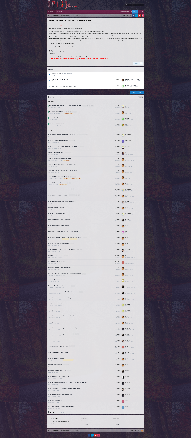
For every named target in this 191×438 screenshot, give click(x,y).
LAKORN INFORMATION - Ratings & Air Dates (64, 86)
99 (92, 105)
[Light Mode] (142, 12)
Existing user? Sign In (125, 11)
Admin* (50, 125)
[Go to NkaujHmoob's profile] (123, 280)
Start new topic (137, 92)
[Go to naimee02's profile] (123, 202)
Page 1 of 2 (62, 97)
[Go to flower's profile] (123, 262)
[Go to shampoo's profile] (123, 329)
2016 (91, 80)
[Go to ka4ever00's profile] (123, 304)
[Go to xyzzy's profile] (123, 401)
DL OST (117, 424)
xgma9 (50, 408)
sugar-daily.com (56, 73)
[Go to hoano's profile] (123, 86)
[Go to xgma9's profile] (123, 407)
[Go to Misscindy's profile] (123, 80)
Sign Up (135, 11)
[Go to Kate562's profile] (123, 220)
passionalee (128, 106)
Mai (50, 119)
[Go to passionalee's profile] (123, 106)
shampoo (51, 113)
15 (75, 111)
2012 (81, 80)
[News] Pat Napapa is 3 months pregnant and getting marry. (139, 79)
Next (54, 97)
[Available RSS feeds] (142, 430)
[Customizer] (139, 12)
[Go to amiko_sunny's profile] (123, 141)
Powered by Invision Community (137, 435)
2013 (84, 80)
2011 (78, 80)
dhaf (50, 372)
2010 (75, 80)
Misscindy (129, 80)
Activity (60, 11)
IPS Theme (49, 434)
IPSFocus (55, 434)
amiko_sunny (128, 140)
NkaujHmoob (128, 280)
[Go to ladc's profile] (123, 153)
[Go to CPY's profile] (123, 232)
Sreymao (51, 178)
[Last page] (57, 97)
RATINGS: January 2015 (130, 85)
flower (126, 261)
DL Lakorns (118, 423)
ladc (126, 152)
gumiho (127, 376)
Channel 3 (86, 423)
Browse (51, 11)
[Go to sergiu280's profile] (123, 118)
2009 (72, 80)
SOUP (50, 323)
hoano (128, 86)
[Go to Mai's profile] (123, 125)
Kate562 (51, 154)
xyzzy (50, 348)
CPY (50, 233)
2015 (87, 80)
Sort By (140, 97)
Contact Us (54, 435)
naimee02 (127, 201)
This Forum (137, 4)
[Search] (143, 5)
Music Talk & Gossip (58, 80)
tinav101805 (51, 287)
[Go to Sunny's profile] (123, 112)
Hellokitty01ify (52, 190)
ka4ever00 (127, 304)
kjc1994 (51, 221)
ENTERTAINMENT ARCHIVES (60, 79)
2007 (65, 80)
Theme (48, 435)
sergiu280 (127, 118)
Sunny (50, 107)
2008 (68, 80)
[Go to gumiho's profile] (123, 377)
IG (53, 423)
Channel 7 (86, 424)
